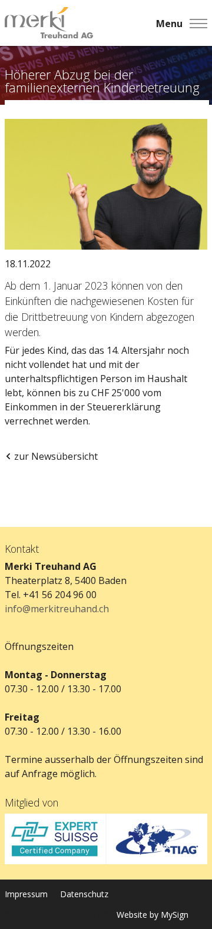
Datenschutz (84, 894)
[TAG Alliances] (156, 839)
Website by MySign (152, 914)
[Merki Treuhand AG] (49, 23)
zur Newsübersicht (56, 456)
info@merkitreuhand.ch (57, 608)
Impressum (26, 894)
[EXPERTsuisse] (55, 839)
